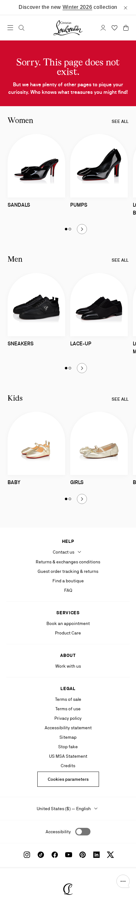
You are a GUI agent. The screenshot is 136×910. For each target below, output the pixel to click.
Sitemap (68, 737)
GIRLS (76, 482)
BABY (14, 482)
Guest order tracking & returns (68, 571)
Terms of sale (68, 699)
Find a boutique (68, 580)
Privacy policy (68, 718)
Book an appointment (68, 623)
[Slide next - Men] (82, 368)
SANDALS (19, 205)
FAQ (68, 590)
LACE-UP (80, 344)
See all (120, 121)
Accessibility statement (68, 727)
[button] (123, 881)
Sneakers (21, 344)
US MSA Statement (68, 756)
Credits (68, 765)
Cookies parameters (68, 779)
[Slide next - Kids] (82, 499)
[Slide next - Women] (82, 229)
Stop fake (68, 746)
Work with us (68, 666)
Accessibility (58, 831)
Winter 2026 (77, 7)
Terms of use (68, 708)
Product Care (68, 632)
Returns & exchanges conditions (68, 561)
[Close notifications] (125, 7)
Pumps (78, 205)
